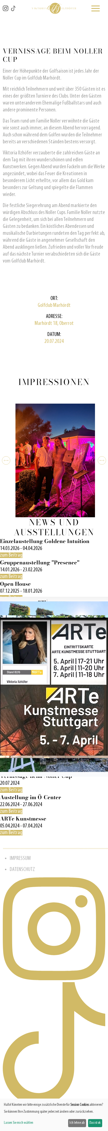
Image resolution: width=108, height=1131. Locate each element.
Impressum (20, 858)
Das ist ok (95, 1123)
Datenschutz (22, 869)
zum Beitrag (11, 555)
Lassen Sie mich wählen (18, 1123)
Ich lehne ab (77, 1123)
